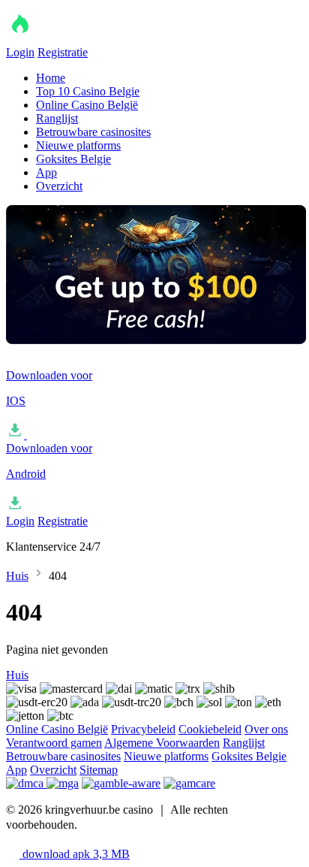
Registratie (63, 52)
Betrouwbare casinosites (93, 131)
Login (20, 52)
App (46, 172)
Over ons (266, 729)
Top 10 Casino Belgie (88, 91)
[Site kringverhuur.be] (81, 38)
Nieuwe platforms (78, 145)
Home (50, 77)
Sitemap (99, 769)
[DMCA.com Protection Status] (26, 783)
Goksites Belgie (73, 159)
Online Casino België (87, 104)
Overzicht (59, 186)
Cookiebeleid (210, 729)
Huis (17, 575)
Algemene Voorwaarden (162, 742)
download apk (75, 853)
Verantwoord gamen (54, 742)
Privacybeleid (143, 729)
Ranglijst (57, 118)
